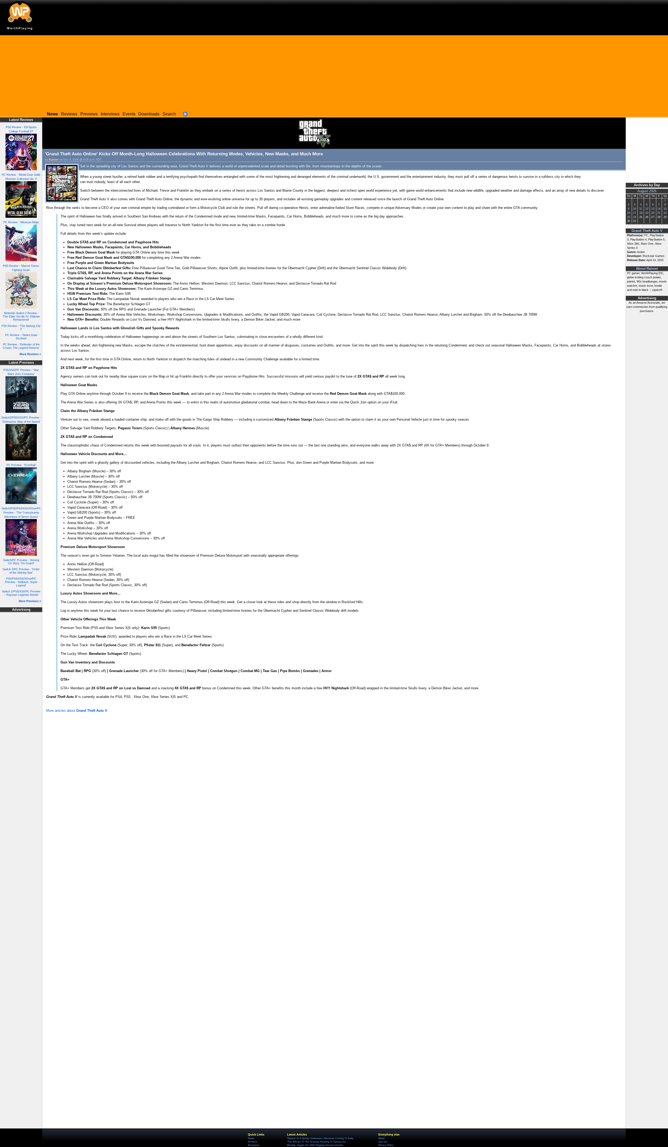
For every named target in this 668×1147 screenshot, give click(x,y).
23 (628, 217)
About (381, 1138)
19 (646, 212)
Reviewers (253, 1145)
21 (658, 212)
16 (628, 212)
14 (658, 208)
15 (665, 208)
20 (652, 212)
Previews (89, 114)
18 (640, 212)
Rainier (53, 159)
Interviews (110, 114)
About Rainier (647, 268)
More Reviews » (30, 354)
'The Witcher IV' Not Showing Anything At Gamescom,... (318, 1141)
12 (646, 208)
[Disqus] (334, 784)
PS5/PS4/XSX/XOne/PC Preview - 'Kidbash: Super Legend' (21, 582)
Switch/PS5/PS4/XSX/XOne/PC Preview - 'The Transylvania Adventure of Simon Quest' (21, 512)
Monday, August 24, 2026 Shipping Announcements (315, 1145)
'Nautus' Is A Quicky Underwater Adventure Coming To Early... (321, 1138)
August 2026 (647, 191)
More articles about (76, 711)
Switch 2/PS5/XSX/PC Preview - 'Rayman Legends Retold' (21, 593)
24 (634, 217)
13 (652, 208)
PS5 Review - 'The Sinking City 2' (21, 327)
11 (640, 208)
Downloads (148, 114)
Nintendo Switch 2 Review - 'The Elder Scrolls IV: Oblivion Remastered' (21, 316)
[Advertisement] (334, 71)
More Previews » (30, 601)
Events (129, 114)
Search (169, 114)
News (251, 1138)
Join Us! (382, 1141)
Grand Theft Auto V (647, 231)
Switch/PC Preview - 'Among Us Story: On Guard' (21, 561)
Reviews (69, 114)
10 (634, 208)
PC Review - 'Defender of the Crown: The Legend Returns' (21, 346)
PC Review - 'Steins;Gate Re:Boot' (21, 336)
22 (665, 212)
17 (634, 212)
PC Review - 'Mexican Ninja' (21, 222)
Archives (252, 1141)
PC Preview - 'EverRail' (21, 465)
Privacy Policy (386, 1145)
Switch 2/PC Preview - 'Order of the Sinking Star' (21, 571)
